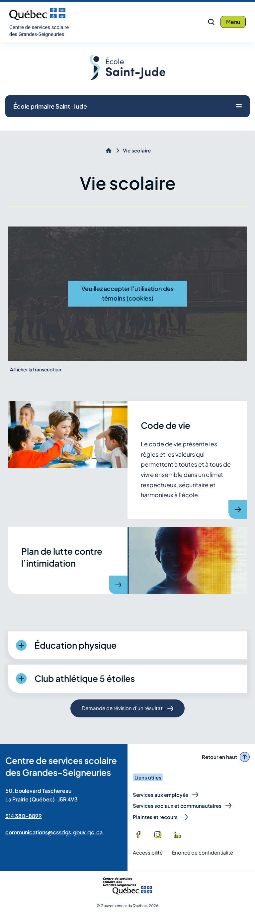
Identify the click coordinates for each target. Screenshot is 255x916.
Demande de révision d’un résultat (122, 711)
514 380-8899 (23, 815)
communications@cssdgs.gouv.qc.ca (54, 832)
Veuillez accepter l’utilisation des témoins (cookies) (127, 293)
